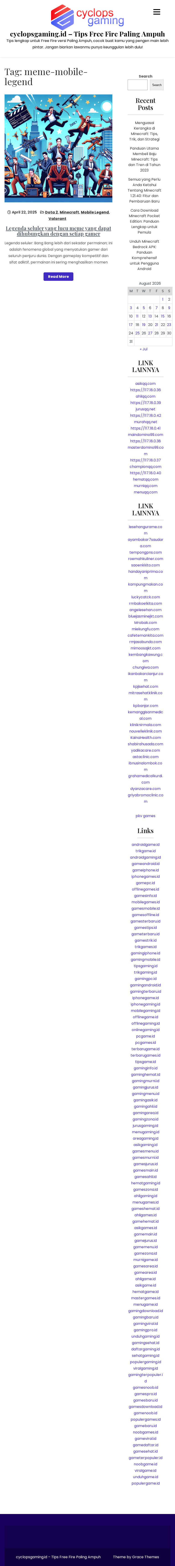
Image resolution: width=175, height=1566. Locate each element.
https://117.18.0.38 (145, 441)
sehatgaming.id (145, 1355)
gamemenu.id (145, 1247)
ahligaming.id (145, 1196)
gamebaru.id (145, 1425)
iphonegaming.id (145, 1004)
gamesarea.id (145, 1266)
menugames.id (145, 1202)
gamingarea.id (145, 1112)
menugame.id (145, 1304)
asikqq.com (145, 383)
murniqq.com (145, 485)
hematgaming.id (145, 1183)
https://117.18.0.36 (145, 390)
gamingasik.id (145, 1100)
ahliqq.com (145, 396)
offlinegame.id (145, 1017)
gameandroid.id (146, 863)
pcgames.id (145, 1042)
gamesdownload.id (145, 1406)
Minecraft (69, 212)
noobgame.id (145, 1464)
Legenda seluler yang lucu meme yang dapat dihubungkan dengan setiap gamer (58, 231)
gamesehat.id (145, 1451)
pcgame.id (145, 1036)
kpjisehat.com (145, 686)
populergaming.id (145, 1362)
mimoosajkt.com (145, 648)
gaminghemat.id (145, 1074)
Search (145, 76)
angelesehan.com (145, 609)
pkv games (145, 815)
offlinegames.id (145, 889)
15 (163, 316)
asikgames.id (145, 1227)
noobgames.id (145, 1432)
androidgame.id (146, 844)
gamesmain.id (145, 1170)
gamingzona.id (145, 1119)
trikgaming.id (145, 972)
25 (137, 333)
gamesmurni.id (145, 1157)
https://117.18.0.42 (145, 415)
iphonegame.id (145, 998)
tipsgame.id (145, 1061)
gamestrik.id (146, 940)
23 (169, 324)
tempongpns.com (145, 552)
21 (156, 324)
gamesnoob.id (145, 1387)
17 (131, 324)
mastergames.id (145, 1298)
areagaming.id (145, 1138)
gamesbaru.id (145, 1400)
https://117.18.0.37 (145, 460)
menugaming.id (145, 1132)
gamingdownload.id (145, 1310)
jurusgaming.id (145, 1125)
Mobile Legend (95, 212)
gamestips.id (145, 927)
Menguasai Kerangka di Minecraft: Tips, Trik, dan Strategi (144, 131)
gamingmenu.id (145, 1093)
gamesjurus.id (146, 1164)
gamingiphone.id (145, 953)
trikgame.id (146, 851)
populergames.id (146, 1419)
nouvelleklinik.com (145, 731)
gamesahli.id (145, 1176)
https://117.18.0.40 (145, 473)
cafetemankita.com (145, 635)
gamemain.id (145, 1234)
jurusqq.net (145, 409)
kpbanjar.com (145, 705)
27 (150, 333)
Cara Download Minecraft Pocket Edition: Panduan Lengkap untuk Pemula (144, 221)
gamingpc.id (146, 978)
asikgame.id (145, 1285)
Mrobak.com (145, 622)
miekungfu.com (145, 629)
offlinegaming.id (145, 1023)
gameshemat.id (145, 1208)
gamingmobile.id (145, 959)
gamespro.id (145, 1394)
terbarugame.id (145, 1049)
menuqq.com (145, 492)
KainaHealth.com (145, 737)
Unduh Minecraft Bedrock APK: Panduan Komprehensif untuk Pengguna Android (144, 255)
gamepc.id (145, 883)
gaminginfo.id (145, 1068)
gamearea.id (145, 1272)
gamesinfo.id (145, 895)
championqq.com (145, 466)
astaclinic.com (146, 756)
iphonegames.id (145, 876)
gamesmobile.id (145, 908)
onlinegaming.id (146, 1029)
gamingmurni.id (145, 1081)
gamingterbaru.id (145, 991)
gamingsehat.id (145, 1342)
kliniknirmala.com (145, 724)
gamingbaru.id (145, 1317)
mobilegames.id (145, 902)
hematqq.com (145, 479)
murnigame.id (145, 1259)
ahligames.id (145, 1215)
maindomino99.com (145, 434)
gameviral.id (145, 1438)
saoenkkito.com (145, 565)
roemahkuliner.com (145, 558)
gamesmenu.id (145, 1151)
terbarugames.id (145, 1055)
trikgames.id (146, 946)
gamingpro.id (145, 1330)
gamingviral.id (145, 1323)
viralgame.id (145, 1470)
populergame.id (145, 1483)
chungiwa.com (146, 667)
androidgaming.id (145, 857)
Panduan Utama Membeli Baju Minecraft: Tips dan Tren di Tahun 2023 (144, 159)
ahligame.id (145, 1279)
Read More (58, 276)
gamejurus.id (145, 1240)
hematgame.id (145, 1291)
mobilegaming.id (145, 1010)
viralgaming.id (145, 1368)
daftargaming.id (145, 1349)
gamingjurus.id (145, 1087)
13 (150, 316)
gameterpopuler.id (145, 1457)
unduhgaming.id (145, 1336)
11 (137, 316)
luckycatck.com (145, 597)
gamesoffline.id (145, 914)
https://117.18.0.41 (146, 428)
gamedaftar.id (145, 1445)
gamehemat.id (145, 1221)
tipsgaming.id (145, 966)
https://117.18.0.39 (145, 402)
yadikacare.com (145, 750)
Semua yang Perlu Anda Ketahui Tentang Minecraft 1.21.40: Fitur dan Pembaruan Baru (144, 190)
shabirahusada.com (145, 744)
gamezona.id (145, 1253)
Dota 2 (51, 212)
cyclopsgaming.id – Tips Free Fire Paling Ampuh (87, 34)
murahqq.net (145, 422)
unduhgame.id (145, 1477)
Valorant (57, 218)
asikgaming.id (145, 1144)
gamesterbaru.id (145, 921)
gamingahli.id (145, 1106)
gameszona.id (145, 1189)
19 (143, 324)
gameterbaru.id (145, 934)
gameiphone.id (145, 870)
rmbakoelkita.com (145, 603)
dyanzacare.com (145, 788)
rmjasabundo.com (145, 641)
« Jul (143, 349)
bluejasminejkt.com (145, 616)
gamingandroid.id (145, 985)
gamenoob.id (145, 1413)
